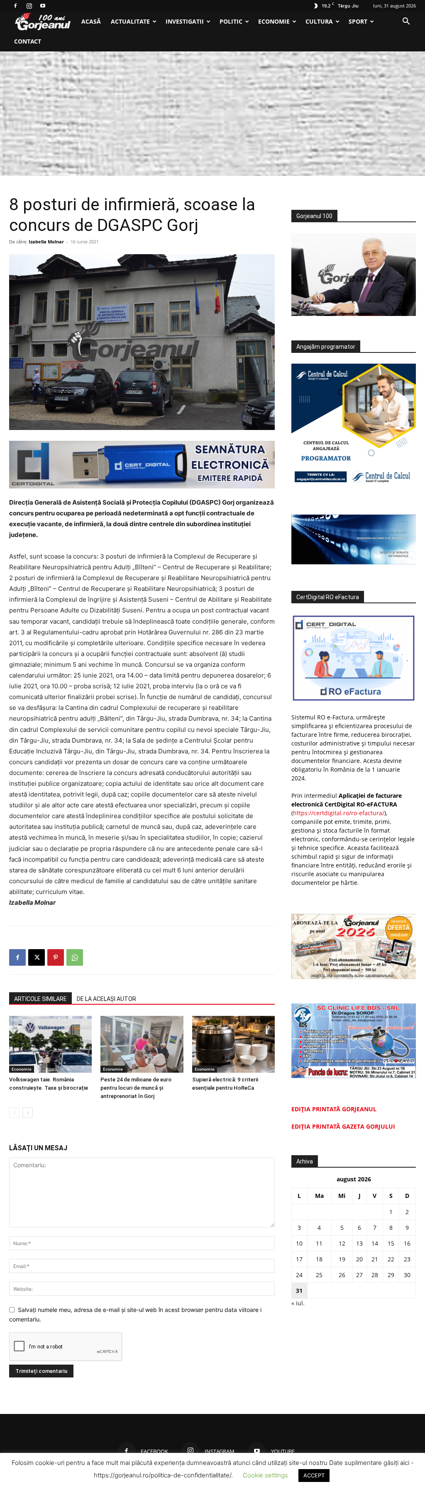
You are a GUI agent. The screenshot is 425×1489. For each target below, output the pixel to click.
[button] (406, 22)
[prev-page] (14, 1113)
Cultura (319, 21)
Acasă (91, 21)
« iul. (298, 1303)
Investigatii (185, 21)
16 (407, 1243)
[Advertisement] (212, 114)
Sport (358, 21)
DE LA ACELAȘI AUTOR (106, 999)
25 (319, 1275)
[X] (36, 957)
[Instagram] (29, 6)
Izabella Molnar (46, 241)
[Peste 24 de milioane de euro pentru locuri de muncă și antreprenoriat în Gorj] (141, 1044)
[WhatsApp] (74, 957)
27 (359, 1275)
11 (319, 1243)
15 (391, 1243)
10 (299, 1243)
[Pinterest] (55, 957)
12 (342, 1243)
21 (374, 1259)
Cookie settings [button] (265, 1475)
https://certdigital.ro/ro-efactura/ (338, 813)
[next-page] (27, 1113)
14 (374, 1243)
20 (359, 1259)
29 (391, 1275)
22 (391, 1259)
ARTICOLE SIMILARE (40, 999)
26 (342, 1275)
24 (299, 1275)
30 (407, 1275)
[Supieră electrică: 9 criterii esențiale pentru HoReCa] (233, 1044)
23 (407, 1259)
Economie (274, 21)
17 (299, 1259)
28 (374, 1275)
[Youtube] (43, 6)
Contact (27, 41)
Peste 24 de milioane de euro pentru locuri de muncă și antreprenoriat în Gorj (135, 1087)
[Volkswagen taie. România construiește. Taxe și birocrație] (50, 1044)
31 (299, 1291)
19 (342, 1259)
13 (359, 1243)
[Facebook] (15, 6)
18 (319, 1259)
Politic (231, 21)
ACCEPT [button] (314, 1475)
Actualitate (130, 21)
